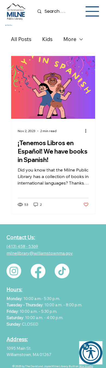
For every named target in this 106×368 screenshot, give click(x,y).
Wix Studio (86, 366)
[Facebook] (38, 271)
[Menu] (92, 11)
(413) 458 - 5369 (22, 246)
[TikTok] (62, 271)
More (69, 39)
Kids (47, 39)
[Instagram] (14, 271)
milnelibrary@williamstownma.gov (40, 253)
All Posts (21, 39)
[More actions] (88, 131)
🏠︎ (5, 25)
